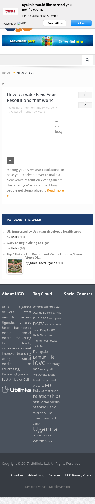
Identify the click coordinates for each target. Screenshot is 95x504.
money (44, 369)
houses (48, 335)
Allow (81, 23)
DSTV (38, 324)
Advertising (36, 475)
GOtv (51, 330)
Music (51, 374)
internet (37, 340)
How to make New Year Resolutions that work (31, 98)
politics (55, 380)
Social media (50, 401)
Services (54, 475)
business (40, 318)
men (36, 369)
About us (17, 475)
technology (39, 412)
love (39, 362)
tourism (37, 418)
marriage (54, 364)
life (51, 357)
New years (38, 111)
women (40, 440)
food (58, 324)
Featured (16, 111)
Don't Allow (55, 23)
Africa (38, 306)
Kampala (40, 351)
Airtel (48, 306)
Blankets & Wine (52, 312)
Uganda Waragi (42, 435)
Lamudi (40, 357)
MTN (52, 369)
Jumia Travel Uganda (43, 263)
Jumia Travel (40, 346)
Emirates (49, 324)
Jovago (54, 340)
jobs (46, 341)
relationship (51, 391)
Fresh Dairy (39, 330)
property (38, 385)
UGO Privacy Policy (78, 475)
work (51, 441)
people (46, 380)
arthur (25, 107)
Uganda (45, 428)
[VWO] (22, 23)
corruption (55, 318)
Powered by (10, 23)
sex (36, 401)
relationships (47, 396)
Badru (15, 237)
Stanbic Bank (44, 407)
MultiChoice (40, 374)
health (38, 335)
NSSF (37, 379)
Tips (49, 412)
